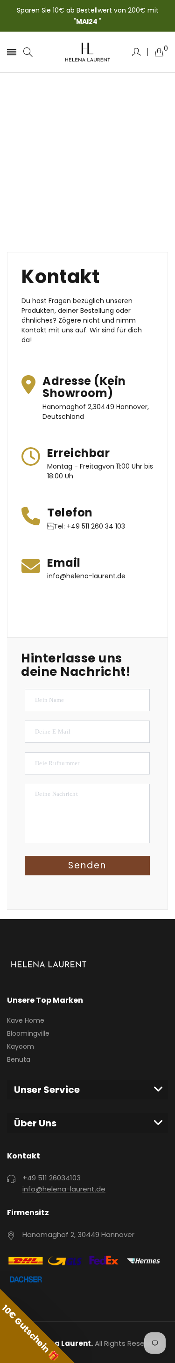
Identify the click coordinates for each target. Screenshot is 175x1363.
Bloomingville (28, 1033)
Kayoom (20, 1046)
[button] (37, 1326)
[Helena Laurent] (88, 52)
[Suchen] (28, 52)
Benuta (18, 1059)
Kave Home (25, 1020)
